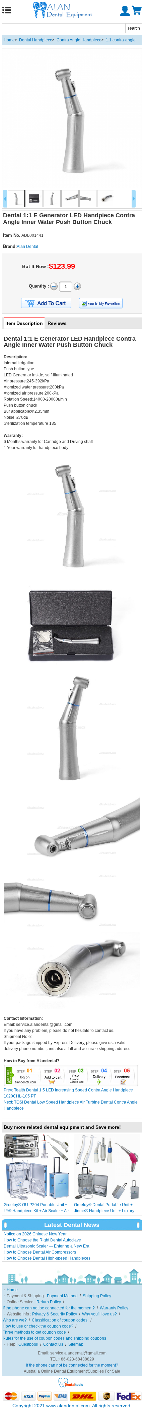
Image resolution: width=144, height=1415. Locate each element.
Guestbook (28, 1344)
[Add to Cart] (46, 303)
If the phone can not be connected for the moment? (49, 1308)
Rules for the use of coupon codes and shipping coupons (54, 1338)
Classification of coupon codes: (60, 1320)
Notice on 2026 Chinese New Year (35, 1234)
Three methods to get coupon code (34, 1332)
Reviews (57, 323)
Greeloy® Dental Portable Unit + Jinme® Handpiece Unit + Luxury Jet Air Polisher (104, 1210)
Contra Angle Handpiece (79, 40)
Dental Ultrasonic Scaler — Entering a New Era (46, 1246)
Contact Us (53, 1344)
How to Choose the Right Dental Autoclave (42, 1240)
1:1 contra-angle (121, 40)
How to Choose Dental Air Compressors (40, 1252)
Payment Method (62, 1296)
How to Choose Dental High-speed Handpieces (47, 1258)
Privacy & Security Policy (54, 1314)
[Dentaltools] (70, 1386)
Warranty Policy (114, 1308)
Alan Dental (27, 246)
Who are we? (15, 1320)
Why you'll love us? (99, 1314)
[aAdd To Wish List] (101, 303)
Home (9, 40)
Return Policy (49, 1302)
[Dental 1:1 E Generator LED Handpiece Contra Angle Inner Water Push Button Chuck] (72, 118)
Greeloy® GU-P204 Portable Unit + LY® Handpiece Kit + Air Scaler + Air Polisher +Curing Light (36, 1210)
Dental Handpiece (35, 40)
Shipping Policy (97, 1296)
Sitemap (75, 1344)
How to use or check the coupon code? (38, 1326)
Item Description (24, 323)
